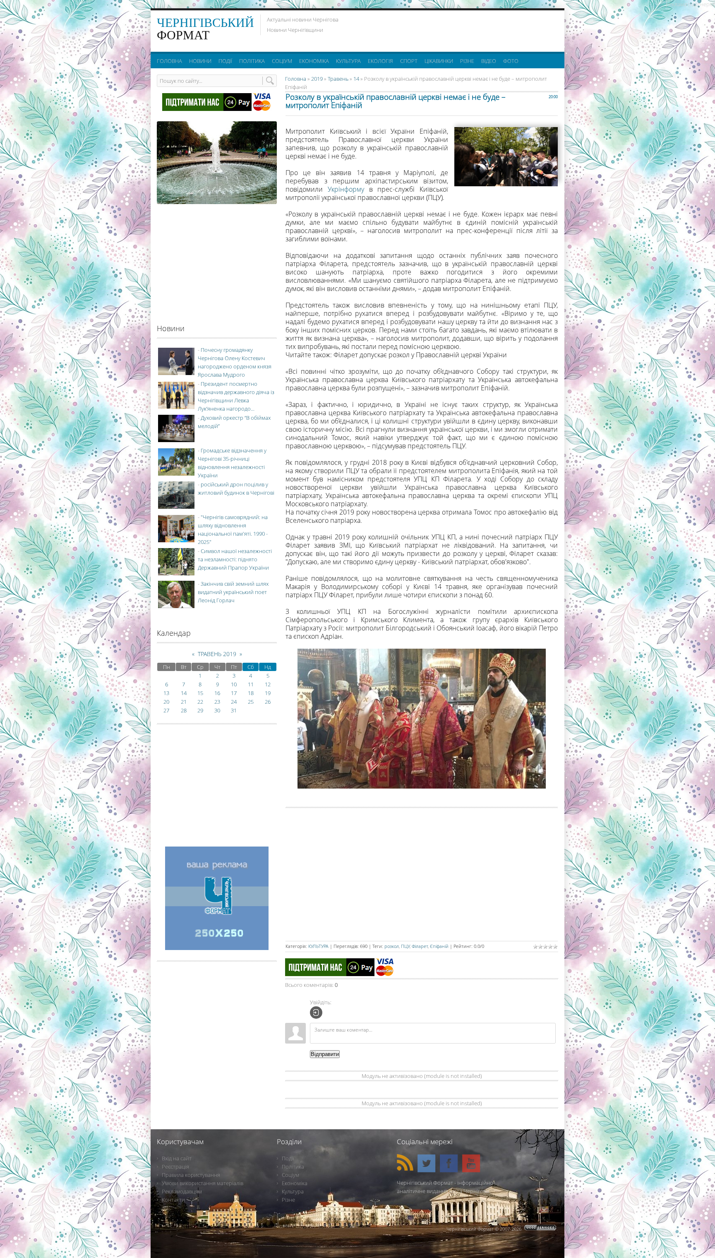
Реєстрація (175, 1166)
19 (268, 693)
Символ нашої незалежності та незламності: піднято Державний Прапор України (235, 559)
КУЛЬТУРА (318, 946)
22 (200, 701)
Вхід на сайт (177, 1158)
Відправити (325, 1054)
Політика (293, 1166)
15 (200, 693)
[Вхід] (316, 1012)
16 (217, 693)
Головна (295, 78)
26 (268, 701)
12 (268, 684)
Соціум (290, 1175)
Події (288, 1158)
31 (234, 710)
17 (234, 693)
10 (234, 684)
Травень (338, 78)
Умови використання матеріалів (202, 1183)
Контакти (173, 1199)
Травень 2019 (217, 654)
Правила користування (191, 1175)
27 (166, 710)
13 (166, 693)
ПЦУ (405, 946)
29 (200, 710)
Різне (288, 1199)
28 (184, 710)
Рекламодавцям (182, 1191)
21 (184, 701)
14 (356, 78)
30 (217, 710)
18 (251, 693)
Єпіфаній (439, 946)
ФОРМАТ (205, 29)
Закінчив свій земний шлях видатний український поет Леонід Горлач (233, 592)
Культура (293, 1191)
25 (251, 701)
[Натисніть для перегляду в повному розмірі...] (422, 786)
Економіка (294, 1183)
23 (217, 701)
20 (166, 701)
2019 (317, 78)
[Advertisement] (456, 29)
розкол (391, 946)
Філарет (420, 946)
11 (251, 684)
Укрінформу (346, 189)
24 (234, 701)
